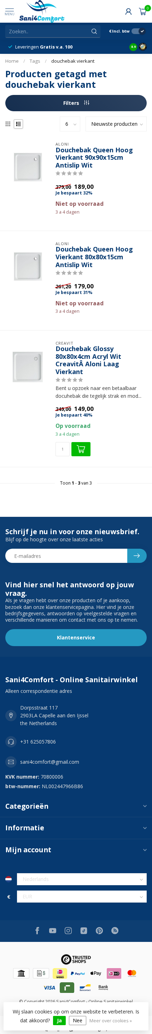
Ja (59, 1020)
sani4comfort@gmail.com (49, 761)
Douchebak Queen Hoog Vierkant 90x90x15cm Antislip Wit (94, 158)
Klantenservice (76, 637)
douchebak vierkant (72, 61)
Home (12, 61)
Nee (77, 1020)
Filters (72, 103)
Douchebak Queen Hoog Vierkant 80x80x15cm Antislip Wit (94, 257)
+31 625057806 (38, 741)
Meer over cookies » (110, 1021)
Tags (35, 61)
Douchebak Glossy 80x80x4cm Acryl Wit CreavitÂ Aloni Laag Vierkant (88, 360)
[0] (143, 11)
